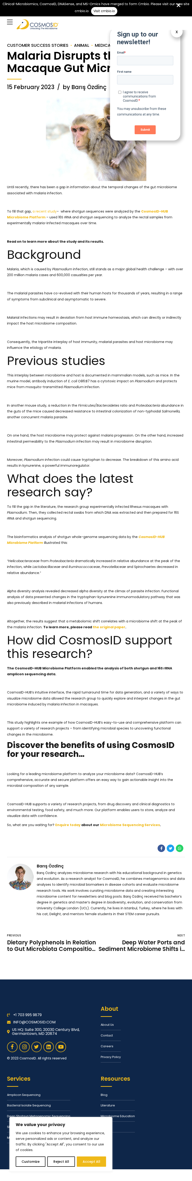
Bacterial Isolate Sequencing (29, 1105)
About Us (107, 1025)
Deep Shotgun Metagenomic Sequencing (38, 1116)
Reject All (61, 1161)
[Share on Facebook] (161, 848)
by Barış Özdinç (85, 87)
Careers (107, 1046)
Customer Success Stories (37, 45)
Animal (81, 45)
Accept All (91, 1161)
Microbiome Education (118, 1116)
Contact (107, 1035)
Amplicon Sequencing (24, 1095)
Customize (31, 1161)
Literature (108, 1105)
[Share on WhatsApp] (179, 848)
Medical (104, 45)
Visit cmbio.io (104, 11)
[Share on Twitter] (170, 848)
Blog (104, 1095)
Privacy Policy (111, 1057)
